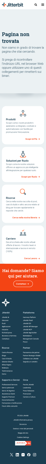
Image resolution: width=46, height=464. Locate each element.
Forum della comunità (9, 406)
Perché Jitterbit (28, 385)
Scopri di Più (31, 139)
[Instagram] (34, 454)
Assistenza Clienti (8, 394)
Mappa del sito (23, 433)
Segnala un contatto (30, 362)
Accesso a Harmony (9, 336)
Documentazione (8, 400)
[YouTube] (23, 454)
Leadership (27, 388)
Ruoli (3, 323)
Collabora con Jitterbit (30, 359)
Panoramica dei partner (31, 352)
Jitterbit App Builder (30, 333)
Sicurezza (23, 424)
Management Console (31, 339)
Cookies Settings (23, 437)
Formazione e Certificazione (12, 403)
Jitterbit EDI (27, 323)
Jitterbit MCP (27, 330)
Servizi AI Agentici (8, 391)
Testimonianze (7, 371)
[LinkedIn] (17, 454)
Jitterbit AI (5, 317)
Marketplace (27, 336)
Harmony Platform (29, 317)
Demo (4, 374)
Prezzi (25, 342)
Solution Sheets (7, 362)
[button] (42, 5)
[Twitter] (11, 454)
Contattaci (21, 284)
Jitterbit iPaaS (28, 320)
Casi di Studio (7, 359)
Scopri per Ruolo (29, 177)
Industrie (5, 330)
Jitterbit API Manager (30, 326)
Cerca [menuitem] (35, 4)
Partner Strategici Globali (31, 356)
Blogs (4, 356)
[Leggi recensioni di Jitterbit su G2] (23, 443)
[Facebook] (28, 454)
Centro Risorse (7, 352)
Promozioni (27, 394)
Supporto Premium (8, 397)
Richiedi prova (7, 333)
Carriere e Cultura (29, 397)
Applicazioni (6, 326)
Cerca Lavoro (30, 258)
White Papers (6, 365)
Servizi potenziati (8, 388)
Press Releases (28, 391)
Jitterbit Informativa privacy (23, 420)
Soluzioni (5, 320)
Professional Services (9, 385)
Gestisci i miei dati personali (23, 429)
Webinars (5, 368)
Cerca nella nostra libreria (24, 217)
